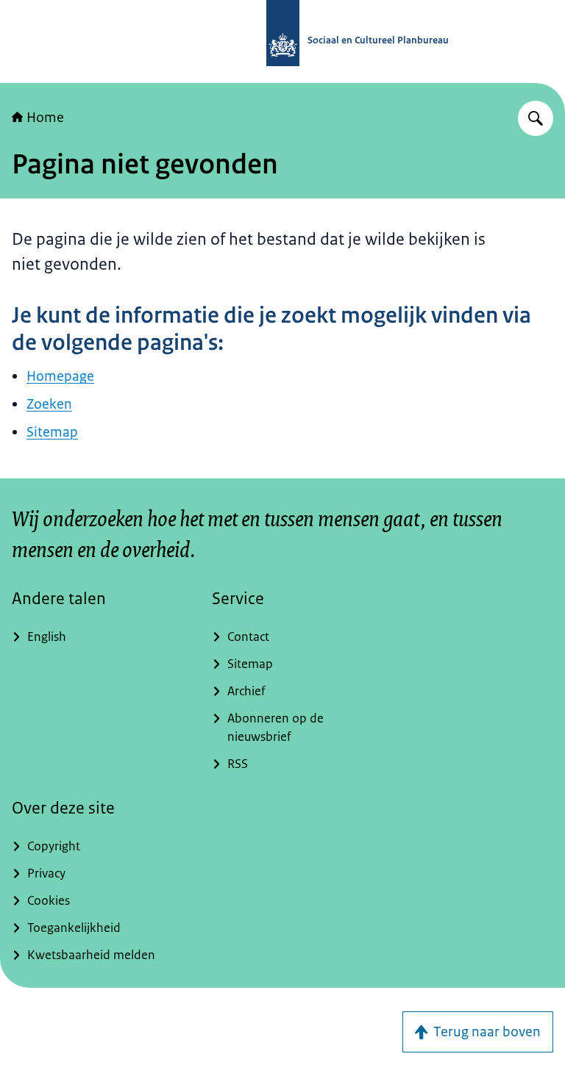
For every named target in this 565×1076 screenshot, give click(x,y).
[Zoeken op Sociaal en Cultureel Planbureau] (535, 118)
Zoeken (49, 404)
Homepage (60, 376)
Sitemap (52, 432)
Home (45, 117)
